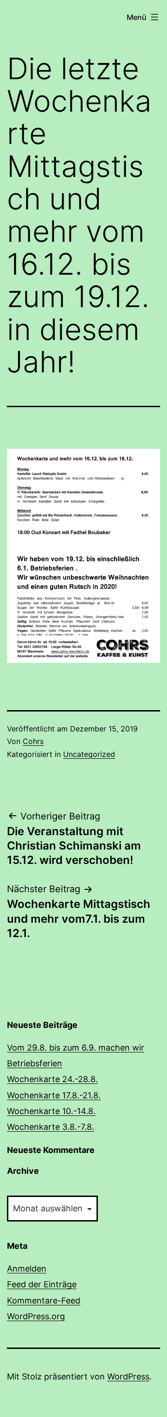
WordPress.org (36, 1316)
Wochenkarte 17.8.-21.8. (54, 1095)
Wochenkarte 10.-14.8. (51, 1111)
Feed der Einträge (42, 1284)
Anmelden (26, 1268)
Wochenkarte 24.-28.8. (52, 1079)
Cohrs (33, 741)
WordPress (128, 1376)
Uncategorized (89, 754)
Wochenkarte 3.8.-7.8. (50, 1127)
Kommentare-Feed (43, 1300)
